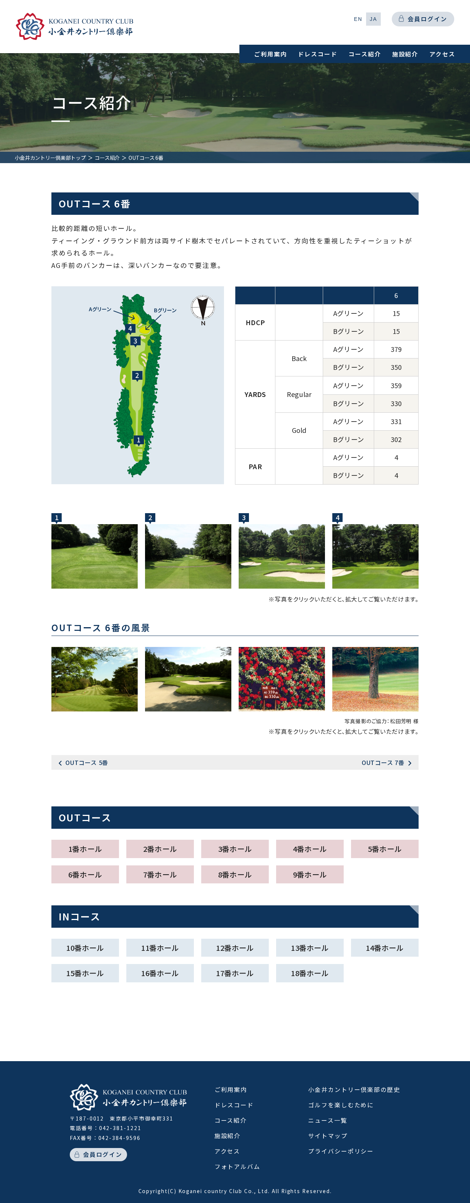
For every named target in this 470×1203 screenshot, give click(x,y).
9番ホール (310, 874)
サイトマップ (328, 1135)
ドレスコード (317, 53)
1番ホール (85, 848)
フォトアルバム (237, 1166)
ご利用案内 (270, 53)
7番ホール (160, 874)
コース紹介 (364, 53)
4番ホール (310, 848)
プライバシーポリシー (341, 1151)
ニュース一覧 (327, 1120)
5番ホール (385, 848)
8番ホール (235, 874)
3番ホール (235, 848)
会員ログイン (427, 18)
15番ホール (85, 973)
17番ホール (235, 973)
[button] (358, 19)
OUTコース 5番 (86, 762)
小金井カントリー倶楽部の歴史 (354, 1089)
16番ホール (160, 973)
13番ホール (310, 947)
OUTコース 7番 (383, 762)
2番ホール (160, 848)
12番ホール (235, 947)
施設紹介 (405, 53)
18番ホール (310, 973)
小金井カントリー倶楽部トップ (50, 157)
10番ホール (85, 947)
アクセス (442, 53)
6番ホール (85, 874)
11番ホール (160, 947)
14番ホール (385, 947)
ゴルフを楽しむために (341, 1104)
